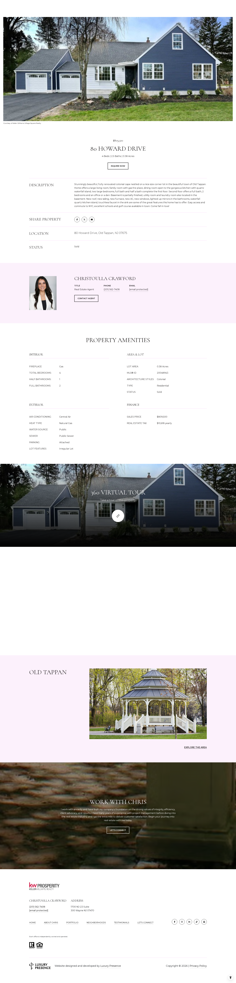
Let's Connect (145, 923)
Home (32, 922)
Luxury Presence (110, 965)
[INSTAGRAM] (182, 922)
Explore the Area (195, 747)
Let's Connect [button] (118, 830)
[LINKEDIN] (189, 922)
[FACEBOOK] (174, 922)
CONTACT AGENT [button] (86, 298)
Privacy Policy (198, 965)
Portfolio (72, 922)
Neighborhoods (96, 922)
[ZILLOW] (204, 922)
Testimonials (121, 922)
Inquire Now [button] (118, 166)
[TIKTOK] (196, 922)
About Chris (51, 922)
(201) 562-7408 (112, 289)
